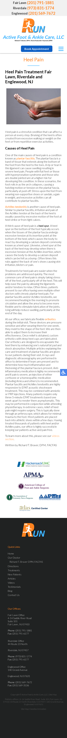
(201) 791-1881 (40, 2)
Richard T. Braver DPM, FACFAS (26, 561)
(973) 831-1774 (40, 8)
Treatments (14, 570)
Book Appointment (36, 48)
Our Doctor (14, 557)
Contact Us (14, 595)
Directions (13, 566)
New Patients (14, 574)
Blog (10, 590)
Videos (11, 582)
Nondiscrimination (38, 709)
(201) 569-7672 (42, 13)
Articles (12, 578)
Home (11, 553)
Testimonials (14, 586)
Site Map (53, 694)
